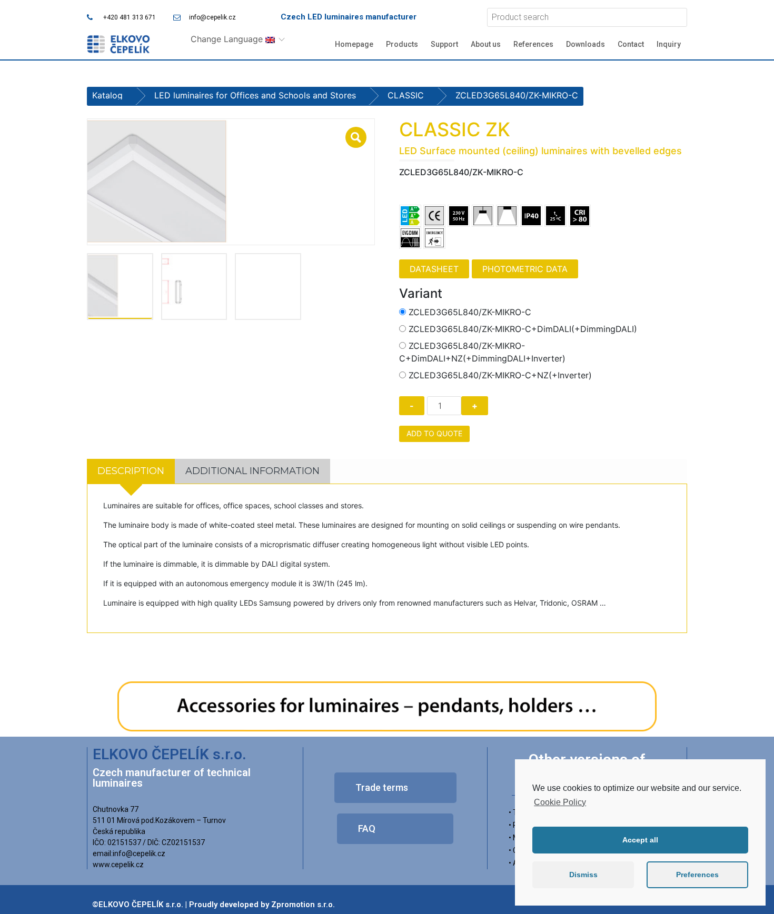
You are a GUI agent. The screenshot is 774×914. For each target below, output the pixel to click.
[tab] (131, 471)
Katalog (107, 95)
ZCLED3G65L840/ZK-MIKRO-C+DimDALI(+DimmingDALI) (523, 329)
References (533, 44)
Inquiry (669, 44)
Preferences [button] (697, 874)
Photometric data (525, 269)
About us (486, 44)
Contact (631, 44)
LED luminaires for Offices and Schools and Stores (255, 95)
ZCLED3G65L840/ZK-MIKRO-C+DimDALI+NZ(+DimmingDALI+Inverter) (482, 352)
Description (130, 471)
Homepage (354, 44)
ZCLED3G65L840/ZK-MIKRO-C (470, 312)
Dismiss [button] (583, 874)
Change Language (228, 39)
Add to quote (434, 433)
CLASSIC (406, 95)
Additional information (252, 471)
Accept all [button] (640, 840)
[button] (395, 787)
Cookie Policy (560, 802)
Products (402, 44)
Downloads (585, 44)
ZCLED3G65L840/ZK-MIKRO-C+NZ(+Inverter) (500, 375)
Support (444, 44)
